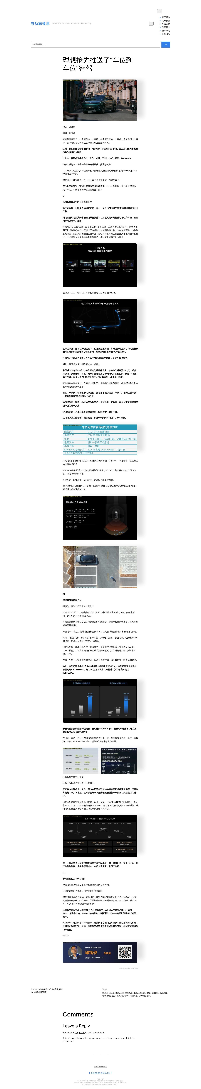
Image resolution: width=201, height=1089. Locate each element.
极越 (114, 996)
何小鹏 (111, 993)
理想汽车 (125, 996)
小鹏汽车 (142, 993)
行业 (61, 989)
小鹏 (135, 993)
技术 (56, 989)
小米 (122, 993)
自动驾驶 (142, 996)
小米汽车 (128, 993)
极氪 (109, 996)
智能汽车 (155, 993)
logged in (80, 1032)
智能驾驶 (164, 993)
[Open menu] (151, 23)
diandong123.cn (100, 1073)
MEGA (105, 993)
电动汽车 (133, 996)
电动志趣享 (40, 23)
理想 (118, 996)
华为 (117, 993)
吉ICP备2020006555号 (100, 1066)
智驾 (104, 996)
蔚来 (149, 996)
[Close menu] (159, 11)
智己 (149, 993)
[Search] (165, 45)
